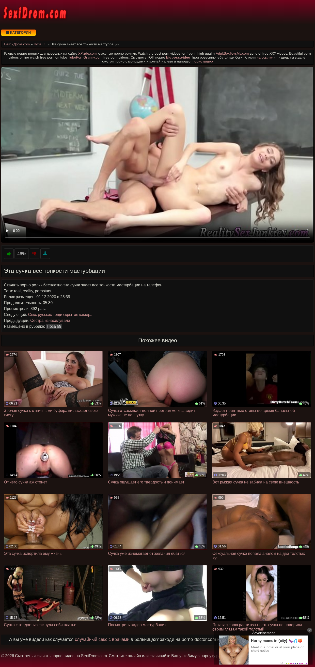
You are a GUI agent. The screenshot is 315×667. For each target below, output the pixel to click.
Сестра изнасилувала (50, 320)
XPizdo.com (87, 53)
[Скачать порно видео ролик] (45, 254)
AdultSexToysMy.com (232, 53)
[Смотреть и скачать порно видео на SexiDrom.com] (34, 12)
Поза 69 (54, 326)
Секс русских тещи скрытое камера (60, 314)
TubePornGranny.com (85, 57)
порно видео (202, 61)
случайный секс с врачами (102, 639)
